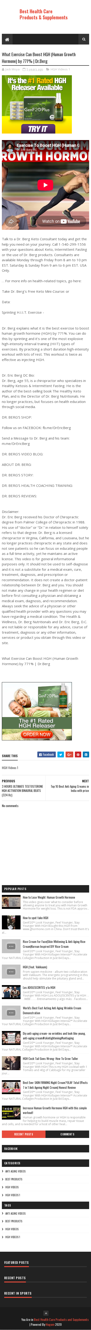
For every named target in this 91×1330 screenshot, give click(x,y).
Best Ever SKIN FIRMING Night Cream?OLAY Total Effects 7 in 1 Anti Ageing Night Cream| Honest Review (55, 1085)
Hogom (50, 1324)
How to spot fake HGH (35, 917)
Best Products (13, 1179)
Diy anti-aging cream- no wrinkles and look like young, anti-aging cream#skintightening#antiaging (54, 1036)
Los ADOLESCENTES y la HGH (39, 987)
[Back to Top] (46, 1313)
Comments (67, 1134)
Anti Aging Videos (15, 1171)
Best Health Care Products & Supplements (44, 14)
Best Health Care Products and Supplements (61, 1319)
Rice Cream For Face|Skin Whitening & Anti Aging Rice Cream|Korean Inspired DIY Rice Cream (54, 944)
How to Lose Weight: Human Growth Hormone (49, 897)
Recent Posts (23, 1134)
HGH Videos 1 (60, 69)
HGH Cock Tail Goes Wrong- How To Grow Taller (50, 1058)
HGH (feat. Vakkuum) (35, 967)
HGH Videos (11, 1187)
